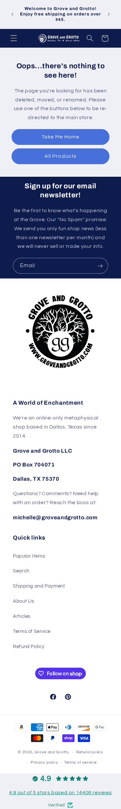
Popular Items (29, 556)
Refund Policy (28, 646)
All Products (60, 156)
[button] (13, 38)
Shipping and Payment (39, 586)
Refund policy (89, 752)
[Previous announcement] (12, 14)
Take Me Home (61, 136)
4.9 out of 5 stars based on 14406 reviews (60, 792)
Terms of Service (32, 631)
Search (21, 571)
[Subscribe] (100, 266)
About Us (23, 601)
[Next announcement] (109, 14)
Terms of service (80, 762)
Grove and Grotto (52, 752)
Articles (21, 616)
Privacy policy (44, 762)
